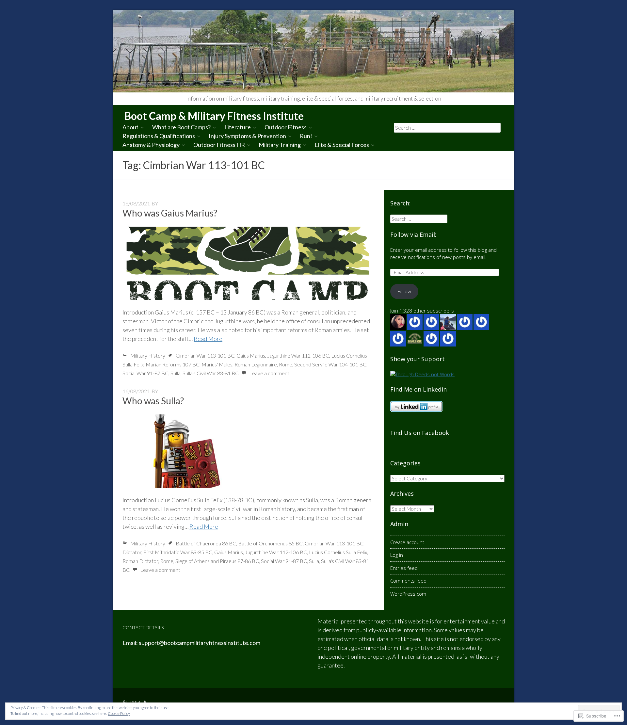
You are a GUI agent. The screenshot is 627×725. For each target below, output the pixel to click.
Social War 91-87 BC (145, 373)
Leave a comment (269, 373)
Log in (396, 555)
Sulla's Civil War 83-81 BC (211, 373)
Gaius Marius (250, 355)
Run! (306, 135)
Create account (407, 542)
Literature (237, 127)
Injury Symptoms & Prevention (247, 135)
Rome (285, 364)
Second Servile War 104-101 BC (330, 364)
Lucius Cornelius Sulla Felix (338, 552)
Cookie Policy (119, 713)
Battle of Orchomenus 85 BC (270, 543)
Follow (404, 291)
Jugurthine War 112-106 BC (298, 355)
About (130, 127)
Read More (208, 338)
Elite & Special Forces (341, 144)
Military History (147, 355)
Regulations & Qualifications (158, 135)
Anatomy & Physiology (151, 144)
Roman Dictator (140, 561)
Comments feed (408, 580)
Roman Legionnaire (255, 364)
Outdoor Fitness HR (219, 144)
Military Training (280, 144)
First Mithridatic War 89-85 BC (177, 552)
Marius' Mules (217, 364)
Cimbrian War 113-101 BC (205, 355)
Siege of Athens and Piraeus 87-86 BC (217, 561)
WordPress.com (408, 593)
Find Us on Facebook (419, 433)
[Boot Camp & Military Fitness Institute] (313, 51)
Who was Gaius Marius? (169, 212)
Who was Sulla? (153, 400)
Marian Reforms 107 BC (173, 364)
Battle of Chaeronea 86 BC (206, 543)
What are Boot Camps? (181, 127)
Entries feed (404, 568)
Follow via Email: (413, 234)
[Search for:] (447, 127)
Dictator (131, 552)
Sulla (175, 373)
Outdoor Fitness (286, 127)
